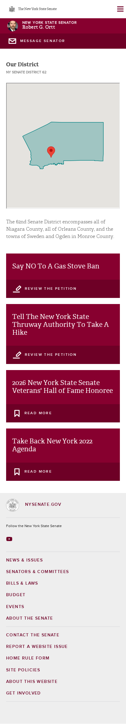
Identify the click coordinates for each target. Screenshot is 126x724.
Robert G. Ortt (38, 27)
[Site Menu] (120, 9)
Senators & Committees (37, 572)
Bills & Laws (22, 583)
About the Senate (29, 618)
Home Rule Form (28, 658)
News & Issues (24, 560)
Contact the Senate (32, 635)
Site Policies (23, 670)
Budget (15, 595)
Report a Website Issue (37, 647)
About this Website (31, 682)
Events (15, 607)
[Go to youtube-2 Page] (10, 539)
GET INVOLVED (23, 693)
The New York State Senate (37, 9)
